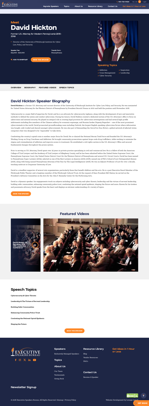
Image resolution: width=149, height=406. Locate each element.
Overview (16, 87)
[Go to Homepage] (10, 4)
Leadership (125, 73)
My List (136, 2)
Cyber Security (106, 75)
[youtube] (34, 360)
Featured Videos (47, 87)
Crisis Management (107, 73)
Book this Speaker (41, 60)
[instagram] (20, 360)
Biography (30, 87)
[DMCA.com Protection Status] (132, 395)
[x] (25, 360)
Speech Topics (66, 87)
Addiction (103, 70)
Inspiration (125, 70)
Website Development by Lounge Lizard (122, 400)
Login (144, 2)
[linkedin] (29, 360)
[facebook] (15, 360)
